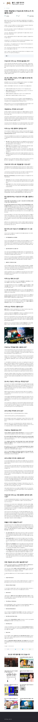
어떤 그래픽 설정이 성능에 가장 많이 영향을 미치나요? (26, 685)
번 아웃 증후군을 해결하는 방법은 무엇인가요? (26, 658)
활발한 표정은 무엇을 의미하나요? (10, 657)
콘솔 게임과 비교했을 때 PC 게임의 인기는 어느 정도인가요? (11, 685)
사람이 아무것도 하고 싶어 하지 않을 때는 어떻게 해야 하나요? (11, 671)
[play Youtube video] (19, 335)
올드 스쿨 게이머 (18, 3)
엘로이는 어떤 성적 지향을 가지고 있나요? (26, 671)
